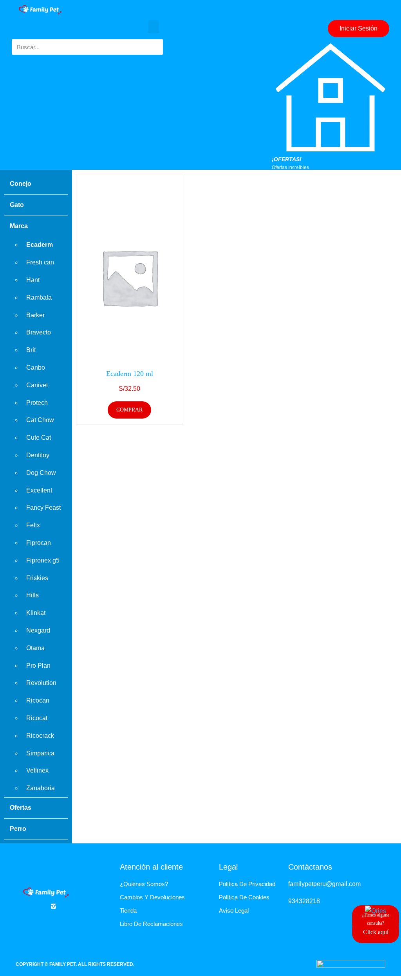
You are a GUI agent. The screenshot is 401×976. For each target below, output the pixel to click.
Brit (31, 350)
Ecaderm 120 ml (129, 373)
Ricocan (37, 700)
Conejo (20, 183)
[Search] (155, 47)
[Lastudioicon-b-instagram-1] (53, 906)
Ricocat (36, 718)
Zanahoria (40, 788)
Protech (37, 402)
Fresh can (40, 262)
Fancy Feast (43, 507)
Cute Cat (38, 437)
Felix (33, 525)
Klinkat (35, 612)
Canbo (35, 367)
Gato (17, 204)
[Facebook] (34, 906)
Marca (19, 226)
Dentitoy (37, 455)
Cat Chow (40, 420)
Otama (35, 648)
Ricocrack (40, 735)
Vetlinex (37, 770)
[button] (153, 26)
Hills (32, 595)
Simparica (40, 753)
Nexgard (38, 630)
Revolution (41, 682)
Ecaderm (39, 244)
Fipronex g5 (43, 560)
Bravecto (38, 332)
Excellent (39, 490)
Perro (18, 828)
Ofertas (20, 807)
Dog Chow (41, 472)
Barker (35, 315)
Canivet (37, 385)
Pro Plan (38, 665)
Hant (33, 280)
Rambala (39, 297)
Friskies (37, 578)
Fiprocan (38, 542)
